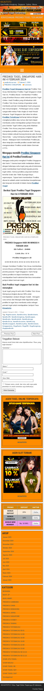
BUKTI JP (6, 595)
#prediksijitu (6, 319)
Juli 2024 (6, 559)
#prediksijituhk (16, 319)
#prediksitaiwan (33, 324)
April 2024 (6, 569)
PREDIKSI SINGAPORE (12, 85)
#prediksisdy (30, 321)
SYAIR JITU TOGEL (10, 659)
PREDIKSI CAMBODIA (11, 602)
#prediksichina (22, 314)
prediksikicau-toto (10, 82)
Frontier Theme (38, 689)
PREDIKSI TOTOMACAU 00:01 (13, 630)
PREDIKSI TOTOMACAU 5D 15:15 (15, 652)
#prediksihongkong (18, 317)
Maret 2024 (6, 573)
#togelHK (25, 326)
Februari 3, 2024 (24, 82)
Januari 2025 (7, 537)
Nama (5, 366)
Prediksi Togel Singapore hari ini (16, 89)
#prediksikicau (7, 321)
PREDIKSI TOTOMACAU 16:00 (13, 638)
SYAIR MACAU (8, 663)
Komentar (6, 348)
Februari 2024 (7, 576)
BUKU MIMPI (7, 598)
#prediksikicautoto (19, 321)
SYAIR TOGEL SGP (10, 673)
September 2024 (8, 551)
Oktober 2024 (7, 548)
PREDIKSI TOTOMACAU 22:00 (13, 645)
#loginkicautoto (11, 314)
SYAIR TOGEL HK (9, 666)
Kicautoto (6, 308)
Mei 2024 (6, 566)
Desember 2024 (8, 541)
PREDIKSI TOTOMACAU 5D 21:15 (15, 656)
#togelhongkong (35, 326)
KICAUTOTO (5, 1)
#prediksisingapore (8, 324)
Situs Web (6, 378)
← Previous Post (8, 334)
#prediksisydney (21, 324)
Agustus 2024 (7, 555)
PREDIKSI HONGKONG (11, 609)
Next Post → (37, 334)
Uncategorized (7, 677)
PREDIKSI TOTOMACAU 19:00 (13, 641)
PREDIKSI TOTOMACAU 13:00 (13, 634)
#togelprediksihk (7, 328)
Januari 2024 (7, 580)
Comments (28, 85)
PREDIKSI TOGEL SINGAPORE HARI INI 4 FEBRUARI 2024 (21, 78)
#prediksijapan (30, 317)
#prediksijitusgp (27, 319)
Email (4, 372)
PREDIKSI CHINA (9, 606)
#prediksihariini (33, 314)
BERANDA (6, 591)
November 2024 (8, 544)
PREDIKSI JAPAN (9, 613)
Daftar (36, 512)
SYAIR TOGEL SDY (10, 670)
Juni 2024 (6, 562)
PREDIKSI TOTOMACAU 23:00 (13, 648)
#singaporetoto (7, 326)
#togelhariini (17, 326)
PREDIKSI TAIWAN (9, 623)
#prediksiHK (6, 317)
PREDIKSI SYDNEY (10, 620)
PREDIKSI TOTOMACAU (11, 627)
